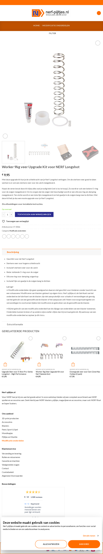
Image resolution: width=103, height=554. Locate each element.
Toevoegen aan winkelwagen (34, 214)
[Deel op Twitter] (13, 236)
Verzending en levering (11, 453)
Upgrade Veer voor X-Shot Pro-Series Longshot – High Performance (17, 373)
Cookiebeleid (8, 472)
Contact (5, 468)
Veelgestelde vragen (10, 464)
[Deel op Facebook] (9, 236)
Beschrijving (13, 252)
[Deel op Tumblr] (27, 236)
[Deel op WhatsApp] (4, 236)
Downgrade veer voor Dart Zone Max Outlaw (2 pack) (85, 373)
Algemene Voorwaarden (12, 476)
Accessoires (7, 422)
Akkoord (84, 544)
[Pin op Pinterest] (22, 236)
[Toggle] (4, 252)
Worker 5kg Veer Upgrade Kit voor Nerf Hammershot (50, 373)
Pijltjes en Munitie (9, 437)
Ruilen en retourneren (11, 457)
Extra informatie (15, 324)
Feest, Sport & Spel (10, 429)
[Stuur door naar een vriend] (18, 236)
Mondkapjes (7, 433)
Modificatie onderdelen (56, 25)
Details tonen (89, 536)
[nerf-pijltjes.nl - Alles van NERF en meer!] (51, 13)
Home (36, 25)
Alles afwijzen (51, 544)
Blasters (5, 426)
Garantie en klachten (11, 461)
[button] (3, 13)
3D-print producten (10, 418)
